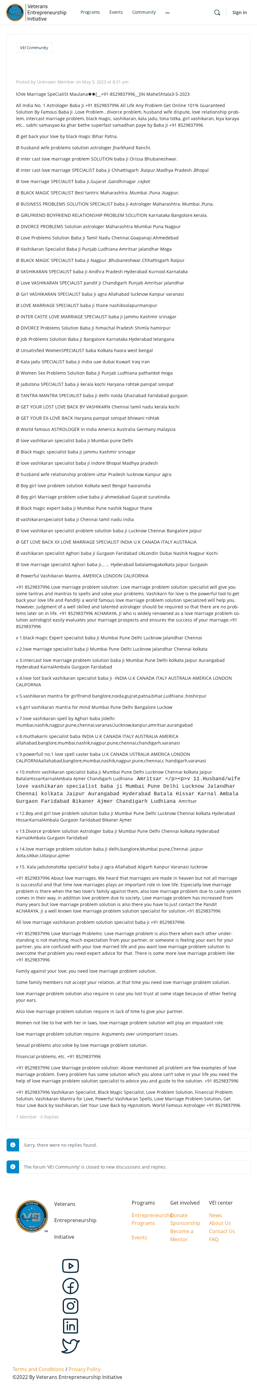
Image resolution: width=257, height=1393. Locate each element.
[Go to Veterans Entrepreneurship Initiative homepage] (36, 11)
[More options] (167, 12)
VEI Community (34, 47)
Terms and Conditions (38, 1369)
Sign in (240, 12)
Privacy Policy (85, 1369)
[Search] (217, 12)
